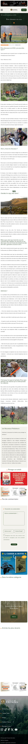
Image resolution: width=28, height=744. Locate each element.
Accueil (4, 15)
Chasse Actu (5, 713)
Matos (4, 717)
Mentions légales (4, 740)
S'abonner (24, 9)
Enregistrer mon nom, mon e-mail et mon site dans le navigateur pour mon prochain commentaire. (14, 537)
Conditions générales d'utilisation (8, 742)
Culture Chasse (6, 722)
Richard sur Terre (7, 709)
